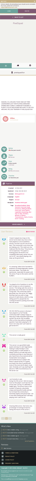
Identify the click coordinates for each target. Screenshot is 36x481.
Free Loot (18, 210)
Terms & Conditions (24, 471)
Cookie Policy (5, 472)
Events (30, 217)
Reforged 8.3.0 (19, 194)
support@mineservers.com (9, 7)
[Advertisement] (18, 43)
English (17, 197)
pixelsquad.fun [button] (19, 73)
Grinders (25, 213)
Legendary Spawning (21, 212)
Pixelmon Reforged (21, 202)
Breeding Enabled (20, 205)
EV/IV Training (19, 218)
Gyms (26, 217)
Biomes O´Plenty (20, 215)
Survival (23, 207)
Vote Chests (26, 210)
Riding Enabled (26, 209)
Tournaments (19, 217)
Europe (17, 199)
